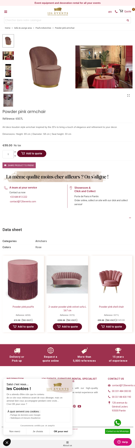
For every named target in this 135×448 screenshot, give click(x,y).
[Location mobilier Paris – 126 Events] (57, 11)
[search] (128, 20)
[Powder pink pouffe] (23, 279)
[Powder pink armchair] (128, 95)
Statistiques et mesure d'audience (25, 418)
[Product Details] (67, 217)
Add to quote (34, 153)
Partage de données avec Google (25, 415)
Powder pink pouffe (23, 306)
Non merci (14, 431)
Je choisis (38, 431)
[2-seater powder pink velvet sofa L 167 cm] (67, 279)
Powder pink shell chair (111, 306)
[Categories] (5, 11)
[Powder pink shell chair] (111, 279)
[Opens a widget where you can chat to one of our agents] (123, 442)
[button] (7, 442)
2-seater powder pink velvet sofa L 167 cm (67, 308)
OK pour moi (61, 431)
